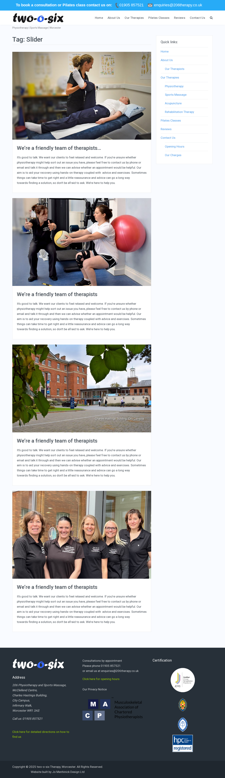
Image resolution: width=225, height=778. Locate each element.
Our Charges (173, 155)
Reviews (179, 17)
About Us (114, 17)
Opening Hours (174, 146)
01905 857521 (32, 718)
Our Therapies (134, 17)
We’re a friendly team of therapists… (59, 148)
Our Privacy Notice (94, 689)
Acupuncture (173, 103)
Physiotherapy (174, 86)
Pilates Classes (158, 17)
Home (99, 17)
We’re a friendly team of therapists (57, 294)
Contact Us (197, 17)
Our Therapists (174, 69)
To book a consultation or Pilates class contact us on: (64, 5)
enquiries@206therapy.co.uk (120, 671)
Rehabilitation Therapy (179, 112)
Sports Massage (176, 94)
